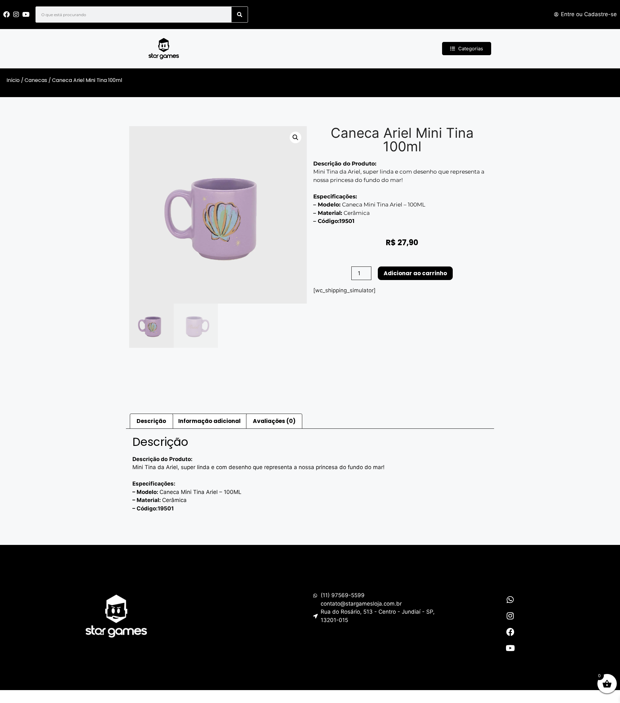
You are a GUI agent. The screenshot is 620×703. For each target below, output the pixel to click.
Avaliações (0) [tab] (274, 421)
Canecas (36, 80)
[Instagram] (510, 616)
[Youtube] (510, 648)
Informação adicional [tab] (209, 421)
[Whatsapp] (510, 599)
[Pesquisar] (240, 14)
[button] (295, 137)
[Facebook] (510, 632)
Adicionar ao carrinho (415, 273)
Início (13, 80)
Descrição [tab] (151, 421)
